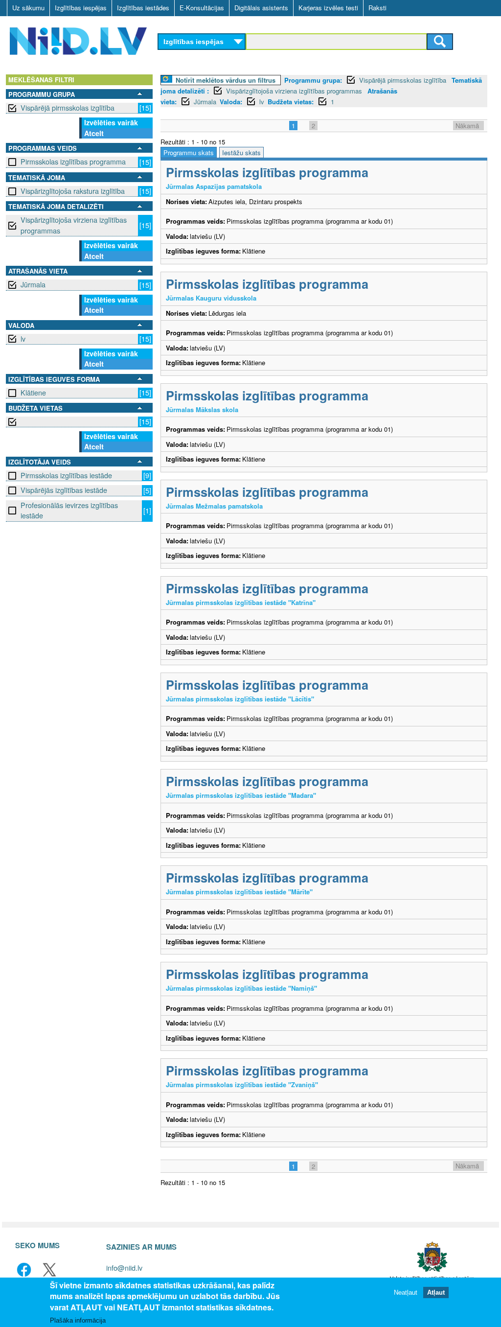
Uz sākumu (28, 7)
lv (23, 339)
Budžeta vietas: (291, 101)
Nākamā (467, 125)
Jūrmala (33, 284)
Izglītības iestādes (143, 7)
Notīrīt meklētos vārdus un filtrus (225, 80)
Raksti (377, 7)
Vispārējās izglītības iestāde (64, 490)
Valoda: (231, 101)
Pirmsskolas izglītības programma (73, 161)
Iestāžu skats (241, 152)
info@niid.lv (124, 1267)
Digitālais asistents (261, 7)
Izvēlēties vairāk (111, 122)
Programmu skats (188, 152)
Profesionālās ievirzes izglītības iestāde (69, 510)
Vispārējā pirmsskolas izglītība (67, 108)
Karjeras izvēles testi (328, 7)
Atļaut (436, 1292)
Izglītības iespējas (81, 7)
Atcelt (94, 133)
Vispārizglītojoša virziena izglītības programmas (74, 225)
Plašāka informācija (78, 1320)
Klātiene (33, 392)
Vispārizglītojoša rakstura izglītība (73, 191)
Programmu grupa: (313, 80)
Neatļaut (405, 1292)
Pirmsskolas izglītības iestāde (66, 475)
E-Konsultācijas (202, 7)
